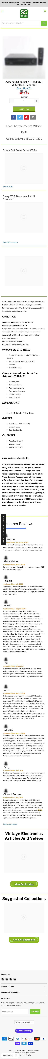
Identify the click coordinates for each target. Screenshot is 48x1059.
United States (23, 1022)
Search (11, 1050)
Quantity (24, 97)
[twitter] (20, 117)
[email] (33, 117)
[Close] (16, 1055)
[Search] (44, 23)
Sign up (35, 1011)
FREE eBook (8, 1055)
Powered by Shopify (24, 1055)
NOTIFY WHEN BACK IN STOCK (3, 529)
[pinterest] (26, 117)
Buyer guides (20, 1050)
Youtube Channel (33, 1050)
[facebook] (13, 117)
